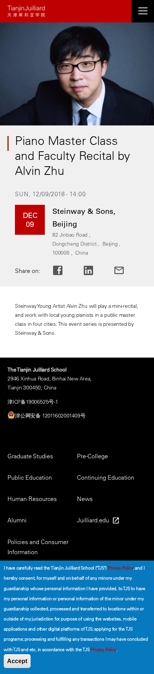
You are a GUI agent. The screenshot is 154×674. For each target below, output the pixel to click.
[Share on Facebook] (63, 270)
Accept (17, 661)
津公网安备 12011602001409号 (50, 415)
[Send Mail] (125, 270)
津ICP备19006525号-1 (32, 401)
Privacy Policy (120, 568)
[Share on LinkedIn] (94, 270)
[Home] (77, 11)
